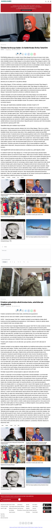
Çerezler (26, 527)
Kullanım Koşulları (34, 527)
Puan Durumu (20, 508)
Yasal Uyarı (40, 527)
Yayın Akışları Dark (13, 506)
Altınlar (27, 504)
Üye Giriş (2, 514)
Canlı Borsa (19, 504)
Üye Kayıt (3, 515)
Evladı (11, 425)
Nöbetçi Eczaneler (13, 508)
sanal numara (12, 512)
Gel (15, 425)
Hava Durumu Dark (5, 504)
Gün (18, 425)
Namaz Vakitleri (20, 506)
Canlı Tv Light (4, 508)
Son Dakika (11, 510)
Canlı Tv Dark (12, 504)
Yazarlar (34, 508)
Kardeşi (13, 177)
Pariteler (28, 512)
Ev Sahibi (8, 177)
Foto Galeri (34, 504)
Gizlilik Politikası (21, 527)
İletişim (16, 527)
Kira (18, 177)
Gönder (4, 262)
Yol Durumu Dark (4, 506)
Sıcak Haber (35, 512)
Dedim (7, 425)
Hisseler (28, 508)
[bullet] (20, 262)
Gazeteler (34, 510)
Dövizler (28, 506)
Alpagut (3, 177)
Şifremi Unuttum (4, 517)
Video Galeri (35, 506)
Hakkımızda (11, 527)
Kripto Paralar (29, 510)
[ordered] (18, 262)
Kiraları (22, 177)
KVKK (29, 527)
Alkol (2, 425)
